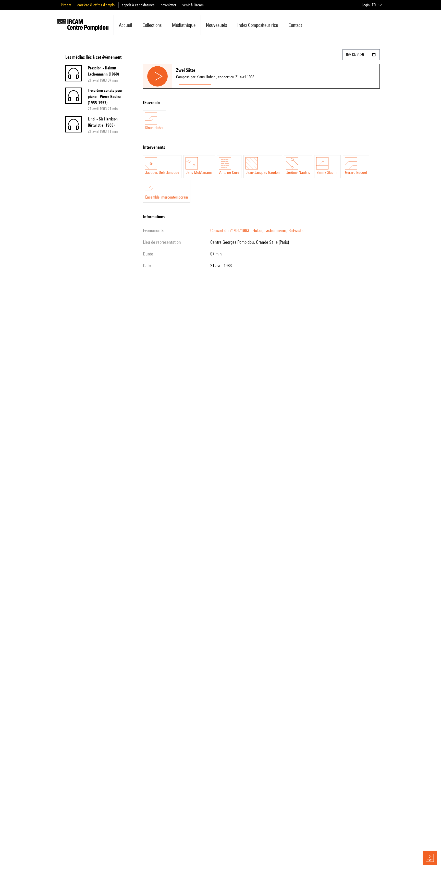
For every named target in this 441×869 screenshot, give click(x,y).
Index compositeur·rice (257, 25)
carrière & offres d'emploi (96, 5)
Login (366, 5)
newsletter (168, 5)
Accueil (125, 25)
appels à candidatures (138, 5)
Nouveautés (216, 25)
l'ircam (66, 5)
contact (295, 25)
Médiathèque (183, 25)
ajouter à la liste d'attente (236, 83)
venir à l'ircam (193, 5)
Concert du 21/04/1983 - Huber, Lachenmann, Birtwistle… (259, 230)
